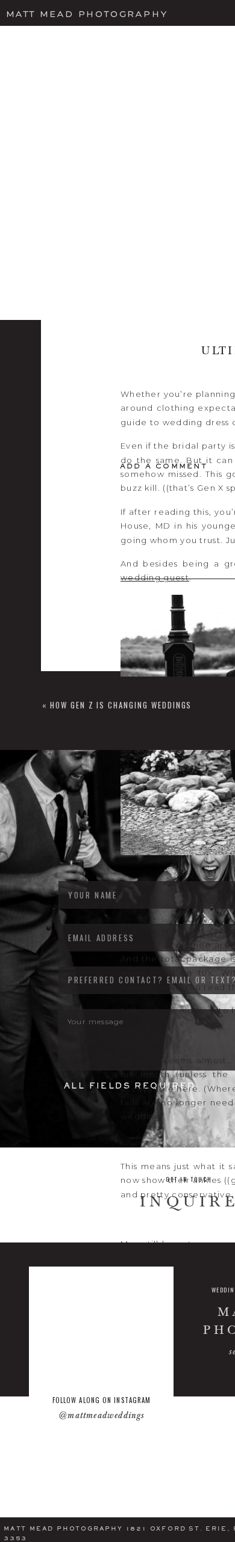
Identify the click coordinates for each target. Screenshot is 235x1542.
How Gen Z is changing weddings (121, 705)
